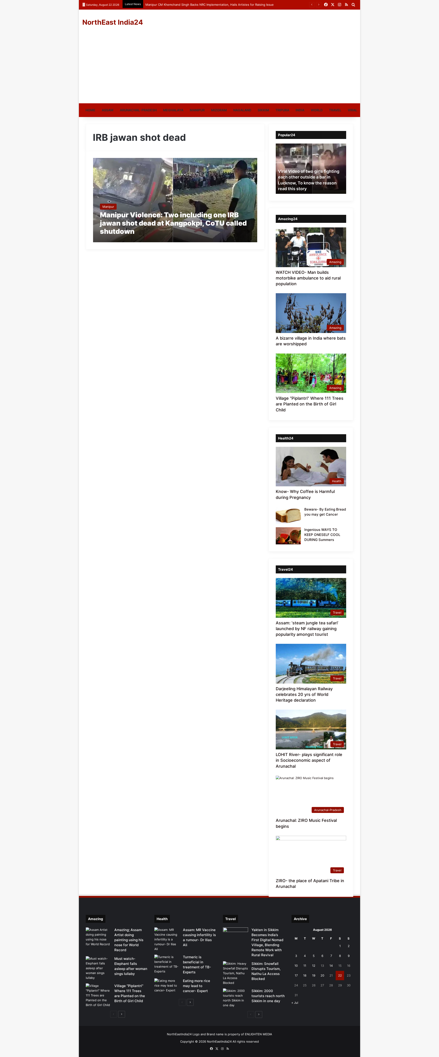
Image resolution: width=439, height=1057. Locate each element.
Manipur (197, 110)
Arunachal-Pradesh (138, 110)
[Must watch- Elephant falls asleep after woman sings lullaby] (98, 968)
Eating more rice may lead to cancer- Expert (196, 986)
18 (304, 975)
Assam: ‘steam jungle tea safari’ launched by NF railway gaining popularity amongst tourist (307, 628)
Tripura (282, 110)
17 (296, 975)
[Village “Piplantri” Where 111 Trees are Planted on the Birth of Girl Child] (98, 995)
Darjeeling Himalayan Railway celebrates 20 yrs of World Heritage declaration (304, 694)
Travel (335, 110)
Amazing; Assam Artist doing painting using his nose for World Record (128, 940)
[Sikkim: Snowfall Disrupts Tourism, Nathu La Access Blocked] (235, 973)
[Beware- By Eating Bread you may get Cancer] (288, 515)
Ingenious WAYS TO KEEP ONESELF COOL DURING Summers (322, 534)
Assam (107, 110)
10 (296, 965)
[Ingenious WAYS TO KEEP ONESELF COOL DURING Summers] (288, 535)
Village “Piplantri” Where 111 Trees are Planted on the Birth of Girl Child (309, 404)
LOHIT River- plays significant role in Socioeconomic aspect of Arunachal (309, 760)
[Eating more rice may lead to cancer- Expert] (166, 987)
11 (304, 965)
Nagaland (242, 110)
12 (313, 965)
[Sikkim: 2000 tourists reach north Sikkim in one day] (235, 998)
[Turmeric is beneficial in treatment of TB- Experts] (166, 964)
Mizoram (219, 110)
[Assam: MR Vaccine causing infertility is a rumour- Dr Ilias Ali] (166, 939)
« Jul (295, 1002)
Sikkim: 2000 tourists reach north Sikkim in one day (268, 996)
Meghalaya (173, 110)
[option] (311, 169)
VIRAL (352, 110)
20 (322, 975)
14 (331, 965)
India (300, 110)
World (317, 110)
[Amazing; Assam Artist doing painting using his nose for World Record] (98, 937)
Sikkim (263, 110)
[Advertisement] (219, 69)
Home (90, 110)
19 (313, 975)
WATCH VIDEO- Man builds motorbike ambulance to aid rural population (308, 278)
